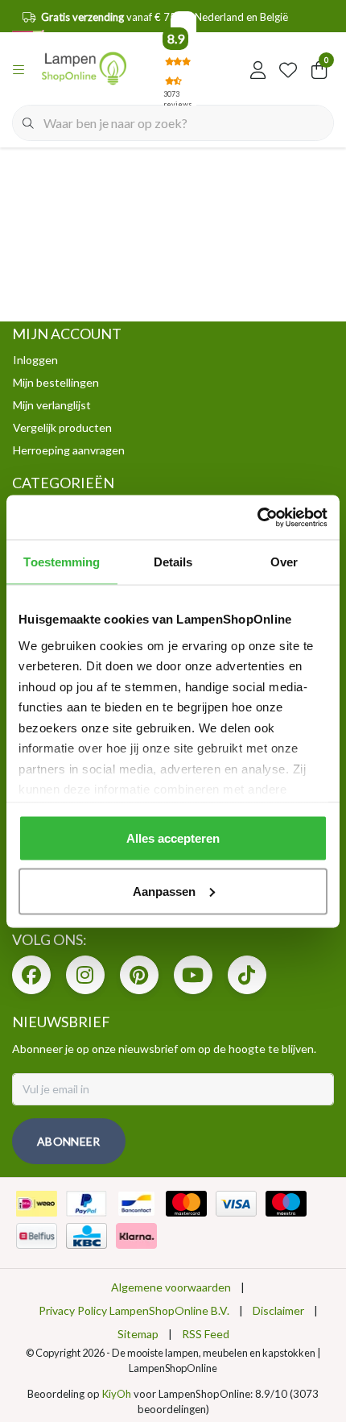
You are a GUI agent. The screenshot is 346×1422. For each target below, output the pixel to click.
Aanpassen (164, 891)
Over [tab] (284, 562)
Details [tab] (173, 562)
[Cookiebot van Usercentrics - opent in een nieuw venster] (257, 517)
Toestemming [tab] (61, 562)
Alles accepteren (173, 838)
